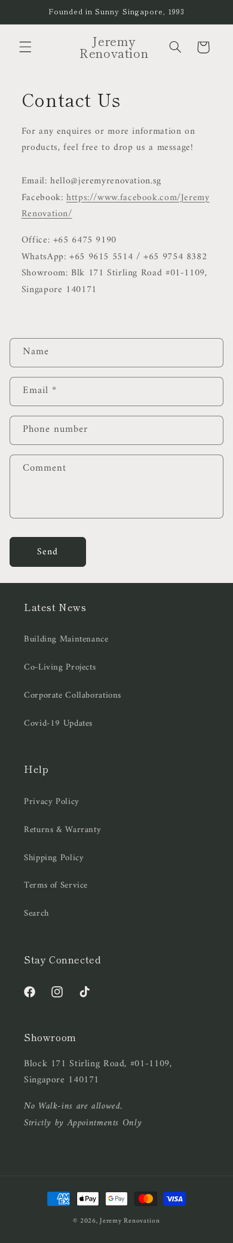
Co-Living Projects (60, 667)
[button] (25, 47)
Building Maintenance (66, 639)
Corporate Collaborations (72, 695)
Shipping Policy (54, 858)
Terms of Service (56, 885)
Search (36, 913)
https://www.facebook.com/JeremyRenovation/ (116, 206)
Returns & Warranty (62, 829)
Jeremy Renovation (130, 1221)
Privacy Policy (51, 801)
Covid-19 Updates (58, 723)
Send (47, 552)
